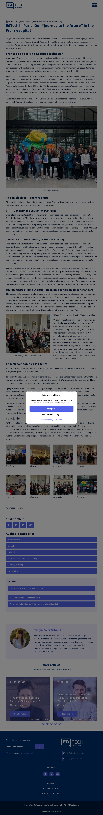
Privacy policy (47, 420)
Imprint (58, 420)
